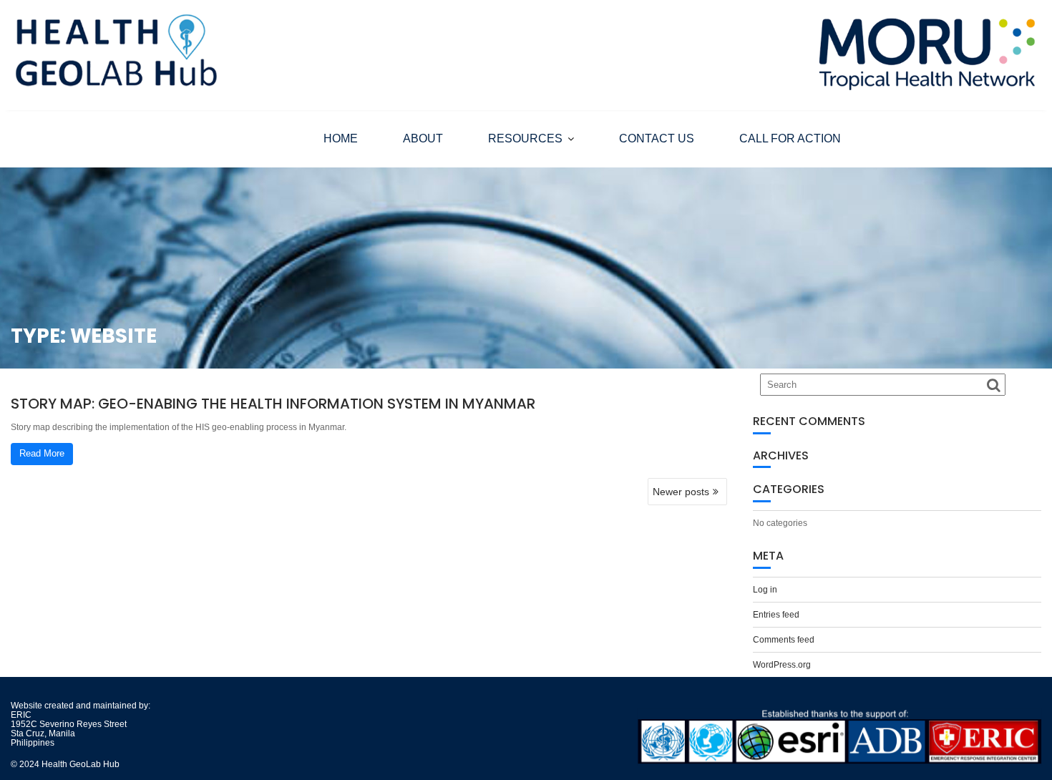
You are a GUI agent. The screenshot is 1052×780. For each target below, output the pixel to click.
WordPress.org (782, 665)
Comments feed (783, 640)
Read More (41, 453)
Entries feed (776, 615)
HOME (340, 138)
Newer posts (681, 491)
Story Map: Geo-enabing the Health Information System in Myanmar (273, 404)
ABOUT (423, 138)
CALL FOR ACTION (790, 138)
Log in (765, 590)
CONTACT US (656, 138)
